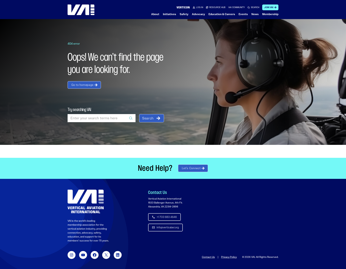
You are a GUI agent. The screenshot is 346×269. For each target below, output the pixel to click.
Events (243, 14)
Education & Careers (222, 14)
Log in (199, 7)
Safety (184, 14)
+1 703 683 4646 (167, 217)
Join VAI (268, 7)
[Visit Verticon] (183, 7)
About (155, 14)
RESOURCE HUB (217, 7)
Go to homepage (82, 85)
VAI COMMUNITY (236, 7)
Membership (270, 14)
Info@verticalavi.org (168, 227)
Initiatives (169, 14)
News (255, 14)
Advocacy (198, 14)
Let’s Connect (191, 168)
